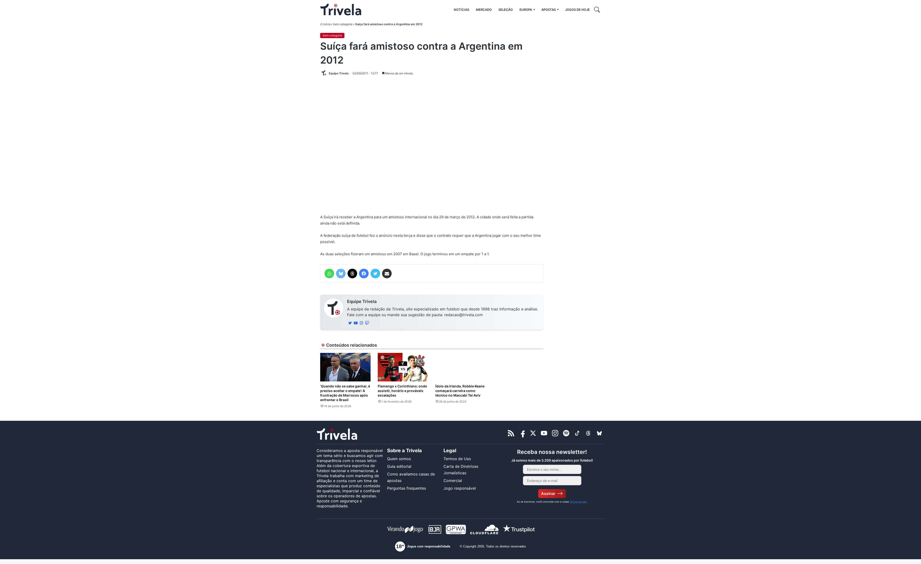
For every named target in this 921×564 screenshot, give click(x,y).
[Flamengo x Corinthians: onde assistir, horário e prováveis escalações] (403, 367)
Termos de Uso (457, 458)
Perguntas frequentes (406, 488)
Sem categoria (342, 24)
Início (327, 24)
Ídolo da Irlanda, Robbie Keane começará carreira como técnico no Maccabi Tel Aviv (459, 390)
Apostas (548, 10)
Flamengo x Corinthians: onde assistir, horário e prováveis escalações (402, 390)
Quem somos (399, 458)
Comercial (452, 480)
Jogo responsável (459, 488)
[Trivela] (340, 9)
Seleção (505, 10)
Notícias (461, 10)
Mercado (484, 10)
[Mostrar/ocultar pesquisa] (597, 9)
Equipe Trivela (362, 301)
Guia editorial (399, 466)
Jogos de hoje (577, 10)
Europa (526, 10)
